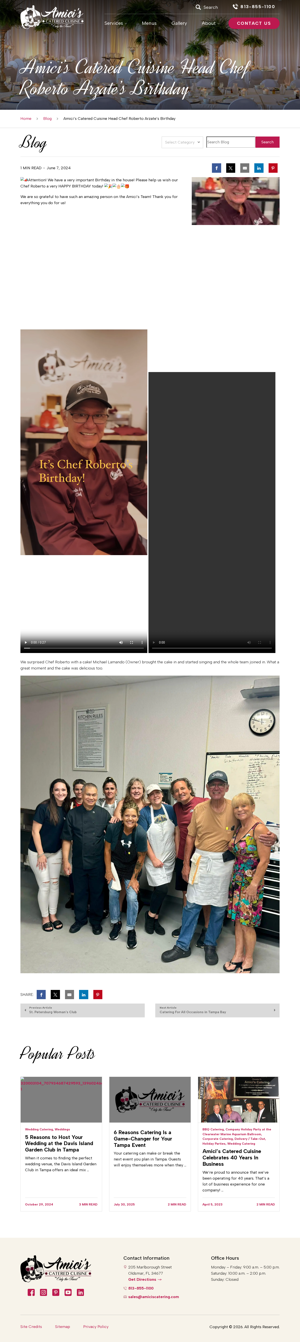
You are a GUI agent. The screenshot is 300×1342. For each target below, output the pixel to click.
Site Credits (31, 1326)
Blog (47, 118)
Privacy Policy (95, 1326)
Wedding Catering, (39, 1129)
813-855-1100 (141, 1288)
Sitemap (62, 1326)
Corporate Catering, (218, 1139)
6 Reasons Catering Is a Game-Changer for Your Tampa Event (143, 1138)
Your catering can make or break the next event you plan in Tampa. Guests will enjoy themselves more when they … (150, 1159)
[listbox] (182, 142)
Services (114, 23)
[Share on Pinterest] (273, 168)
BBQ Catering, (213, 1129)
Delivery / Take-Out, (250, 1139)
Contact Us (254, 23)
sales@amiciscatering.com (153, 1296)
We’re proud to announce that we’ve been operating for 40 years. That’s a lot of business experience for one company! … (235, 1181)
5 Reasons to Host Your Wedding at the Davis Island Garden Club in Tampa (59, 1143)
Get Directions (142, 1279)
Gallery (179, 23)
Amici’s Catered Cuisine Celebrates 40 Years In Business (231, 1157)
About (209, 23)
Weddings (62, 1129)
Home (25, 118)
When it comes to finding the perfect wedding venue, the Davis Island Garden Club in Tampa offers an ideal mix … (60, 1164)
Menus (149, 23)
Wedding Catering (241, 1144)
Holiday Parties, (214, 1144)
